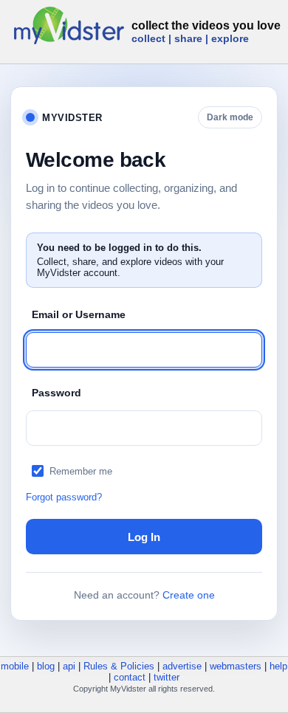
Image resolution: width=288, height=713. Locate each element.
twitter (166, 677)
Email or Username (79, 314)
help (278, 666)
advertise (182, 666)
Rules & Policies (118, 666)
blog (46, 666)
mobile (15, 666)
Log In (144, 537)
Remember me (80, 471)
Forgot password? (64, 497)
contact (129, 677)
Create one (188, 595)
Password (56, 393)
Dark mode (230, 117)
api (69, 666)
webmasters (235, 666)
